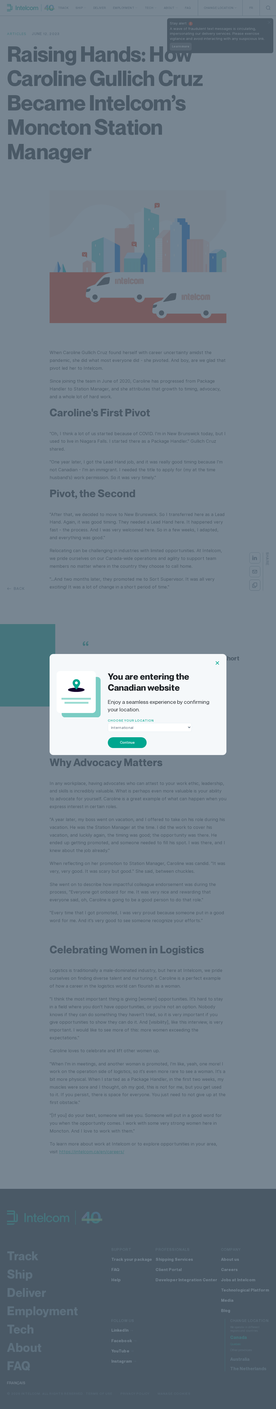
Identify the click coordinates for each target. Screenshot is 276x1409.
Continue (127, 742)
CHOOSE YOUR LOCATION (131, 720)
